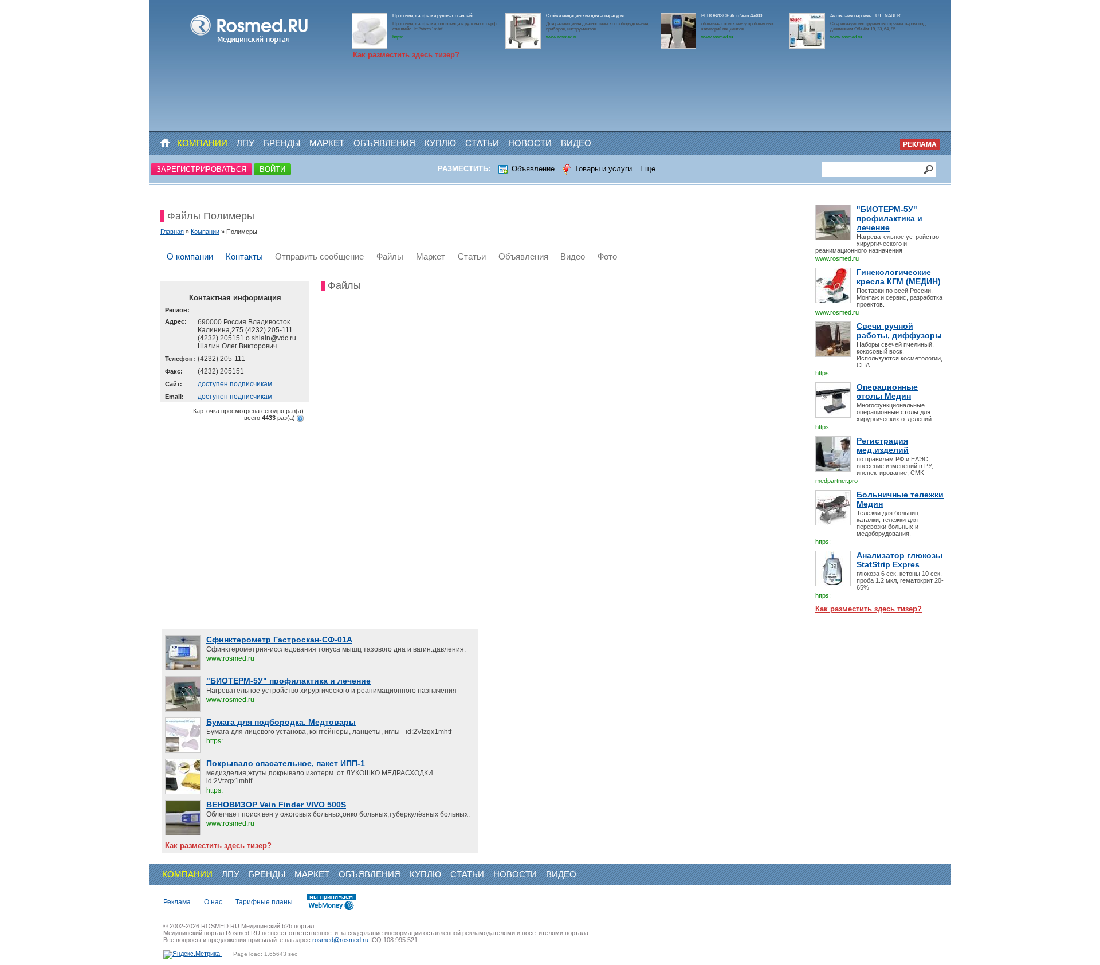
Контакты (244, 256)
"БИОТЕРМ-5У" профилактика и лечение (889, 218)
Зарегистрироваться (201, 169)
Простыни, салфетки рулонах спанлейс (433, 15)
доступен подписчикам (235, 384)
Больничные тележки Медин (900, 499)
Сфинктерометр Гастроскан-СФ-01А (279, 639)
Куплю (440, 143)
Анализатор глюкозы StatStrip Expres (899, 560)
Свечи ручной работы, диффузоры (899, 330)
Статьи (482, 143)
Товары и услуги (603, 168)
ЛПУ (245, 143)
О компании (190, 256)
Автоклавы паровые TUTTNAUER (865, 15)
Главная (172, 231)
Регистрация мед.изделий (883, 445)
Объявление (533, 168)
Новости (530, 143)
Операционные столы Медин (887, 391)
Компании (202, 143)
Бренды (282, 143)
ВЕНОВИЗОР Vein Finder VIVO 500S (276, 804)
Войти (272, 169)
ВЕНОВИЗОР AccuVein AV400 (731, 15)
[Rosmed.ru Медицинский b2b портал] (249, 44)
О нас (213, 902)
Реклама (920, 144)
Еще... (651, 168)
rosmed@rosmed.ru (340, 939)
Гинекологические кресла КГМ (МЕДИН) (899, 277)
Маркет (326, 143)
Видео (576, 143)
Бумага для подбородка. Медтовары (281, 722)
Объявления (384, 143)
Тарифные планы (264, 902)
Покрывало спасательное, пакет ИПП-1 (285, 763)
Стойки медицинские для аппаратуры (585, 15)
